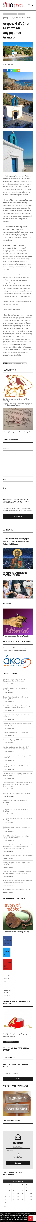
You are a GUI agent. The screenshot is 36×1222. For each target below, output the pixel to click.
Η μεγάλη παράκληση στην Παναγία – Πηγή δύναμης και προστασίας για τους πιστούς (16, 748)
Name (5, 479)
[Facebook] (5, 69)
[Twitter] (11, 69)
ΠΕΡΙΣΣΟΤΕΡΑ (10, 1042)
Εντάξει (2, 1221)
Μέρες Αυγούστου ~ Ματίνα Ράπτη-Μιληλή (16, 793)
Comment (6, 448)
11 (9, 1193)
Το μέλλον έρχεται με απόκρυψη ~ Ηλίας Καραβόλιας (15, 765)
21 (22, 1196)
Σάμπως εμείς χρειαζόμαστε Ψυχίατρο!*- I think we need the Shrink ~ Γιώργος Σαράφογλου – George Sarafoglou (17, 784)
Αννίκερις (22, 363)
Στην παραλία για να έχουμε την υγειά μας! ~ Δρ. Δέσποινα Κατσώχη (17, 774)
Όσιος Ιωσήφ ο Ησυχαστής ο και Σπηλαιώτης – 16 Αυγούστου (17, 724)
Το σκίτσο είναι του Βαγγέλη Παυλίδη (16, 636)
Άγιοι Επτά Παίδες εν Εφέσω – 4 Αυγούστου (16, 889)
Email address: (18, 1147)
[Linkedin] (8, 69)
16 (31, 1193)
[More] (19, 69)
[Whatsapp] (15, 69)
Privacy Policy (11, 510)
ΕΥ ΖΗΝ (21, 14)
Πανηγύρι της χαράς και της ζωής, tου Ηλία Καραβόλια (16, 863)
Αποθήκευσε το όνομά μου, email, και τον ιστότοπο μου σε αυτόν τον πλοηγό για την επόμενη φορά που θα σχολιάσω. (16, 501)
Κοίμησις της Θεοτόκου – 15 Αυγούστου (15, 732)
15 (26, 1193)
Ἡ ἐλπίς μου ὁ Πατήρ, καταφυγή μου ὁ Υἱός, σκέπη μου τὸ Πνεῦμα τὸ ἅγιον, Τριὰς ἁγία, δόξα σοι (16, 541)
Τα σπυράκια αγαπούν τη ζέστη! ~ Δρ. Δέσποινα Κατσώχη (17, 819)
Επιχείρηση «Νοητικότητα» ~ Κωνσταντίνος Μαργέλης (16, 715)
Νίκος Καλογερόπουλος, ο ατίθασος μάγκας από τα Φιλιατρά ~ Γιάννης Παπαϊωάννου (17, 706)
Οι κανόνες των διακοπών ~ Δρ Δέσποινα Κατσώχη (15, 810)
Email (4, 488)
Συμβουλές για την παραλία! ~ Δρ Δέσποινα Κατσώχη (16, 828)
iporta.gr (6, 18)
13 (18, 1193)
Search (18, 1079)
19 (13, 1196)
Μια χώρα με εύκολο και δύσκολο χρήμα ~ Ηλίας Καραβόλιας (18, 756)
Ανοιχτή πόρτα (9, 14)
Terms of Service (24, 510)
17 (5, 1196)
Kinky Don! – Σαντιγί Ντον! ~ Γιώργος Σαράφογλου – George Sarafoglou (14, 680)
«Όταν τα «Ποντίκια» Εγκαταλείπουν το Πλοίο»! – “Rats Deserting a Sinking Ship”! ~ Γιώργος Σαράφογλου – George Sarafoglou (18, 846)
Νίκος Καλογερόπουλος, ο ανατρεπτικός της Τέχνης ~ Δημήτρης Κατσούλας (16, 836)
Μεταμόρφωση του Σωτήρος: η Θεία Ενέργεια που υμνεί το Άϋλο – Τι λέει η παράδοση (17, 872)
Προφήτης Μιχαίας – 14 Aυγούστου (14, 740)
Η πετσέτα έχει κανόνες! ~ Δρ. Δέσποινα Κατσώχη (15, 689)
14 (22, 1193)
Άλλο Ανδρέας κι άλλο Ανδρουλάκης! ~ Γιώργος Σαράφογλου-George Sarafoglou (17, 881)
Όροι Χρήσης (18, 1157)
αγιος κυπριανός (13, 363)
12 (13, 1193)
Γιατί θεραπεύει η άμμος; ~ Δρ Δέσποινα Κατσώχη (15, 801)
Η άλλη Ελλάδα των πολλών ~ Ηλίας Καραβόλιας (18, 855)
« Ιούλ (4, 1207)
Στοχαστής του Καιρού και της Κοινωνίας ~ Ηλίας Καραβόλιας (16, 698)
